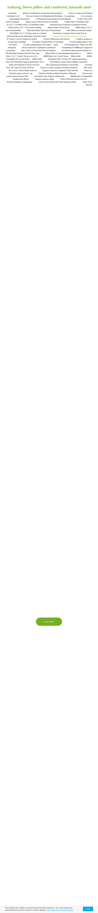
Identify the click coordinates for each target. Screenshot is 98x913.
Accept (88, 909)
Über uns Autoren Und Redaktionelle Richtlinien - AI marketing (50, 16)
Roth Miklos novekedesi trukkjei (79, 30)
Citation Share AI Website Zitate (76, 22)
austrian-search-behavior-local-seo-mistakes (41, 22)
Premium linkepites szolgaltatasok (19, 82)
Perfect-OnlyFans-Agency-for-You (73, 79)
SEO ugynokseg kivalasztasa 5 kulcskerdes (62, 65)
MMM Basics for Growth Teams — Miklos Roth (61, 56)
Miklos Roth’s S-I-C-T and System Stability (24, 27)
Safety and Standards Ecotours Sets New (24, 65)
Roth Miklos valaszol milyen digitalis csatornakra (68, 62)
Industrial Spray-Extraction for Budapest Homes (68, 25)
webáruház (12, 13)
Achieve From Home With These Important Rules (57, 82)
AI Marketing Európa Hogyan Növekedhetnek (53, 19)
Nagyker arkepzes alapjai (44, 79)
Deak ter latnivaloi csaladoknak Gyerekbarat (38, 48)
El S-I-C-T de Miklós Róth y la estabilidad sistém (25, 25)
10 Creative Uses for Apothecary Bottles (21, 39)
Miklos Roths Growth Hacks (58, 27)
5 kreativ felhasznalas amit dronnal (56, 39)
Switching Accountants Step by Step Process (70, 33)
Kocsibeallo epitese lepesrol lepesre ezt (76, 50)
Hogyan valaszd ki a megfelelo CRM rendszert (60, 70)
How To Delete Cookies (64, 910)
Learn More (50, 910)
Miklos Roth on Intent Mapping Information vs (63, 53)
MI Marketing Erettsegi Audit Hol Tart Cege (22, 53)
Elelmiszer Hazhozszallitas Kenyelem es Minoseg (57, 73)
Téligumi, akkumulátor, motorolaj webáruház (70, 36)
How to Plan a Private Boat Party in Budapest (38, 50)
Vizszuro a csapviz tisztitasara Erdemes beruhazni (58, 68)
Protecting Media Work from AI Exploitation (44, 30)
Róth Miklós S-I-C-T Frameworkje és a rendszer (28, 33)
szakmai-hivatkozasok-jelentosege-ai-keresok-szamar (26, 36)
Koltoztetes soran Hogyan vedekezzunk (49, 76)
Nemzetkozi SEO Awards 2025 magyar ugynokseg (67, 59)
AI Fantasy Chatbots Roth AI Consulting (47, 42)
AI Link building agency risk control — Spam (40, 45)
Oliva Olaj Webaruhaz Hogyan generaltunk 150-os (25, 62)
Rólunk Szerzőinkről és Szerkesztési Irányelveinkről (42, 13)
